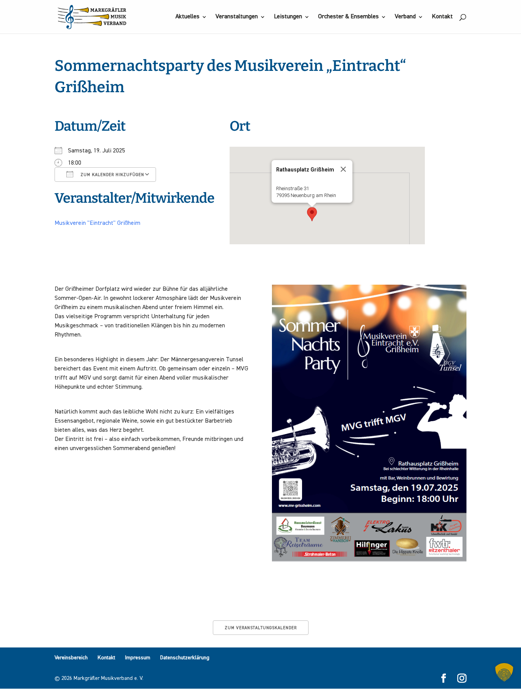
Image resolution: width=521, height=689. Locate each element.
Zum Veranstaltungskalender (261, 628)
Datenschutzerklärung (184, 657)
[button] (312, 214)
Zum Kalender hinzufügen (111, 175)
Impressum (137, 657)
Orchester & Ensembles (348, 17)
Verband (405, 17)
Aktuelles (187, 17)
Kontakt (442, 17)
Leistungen (288, 17)
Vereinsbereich (71, 657)
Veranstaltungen (236, 17)
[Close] (343, 169)
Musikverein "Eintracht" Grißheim (97, 223)
